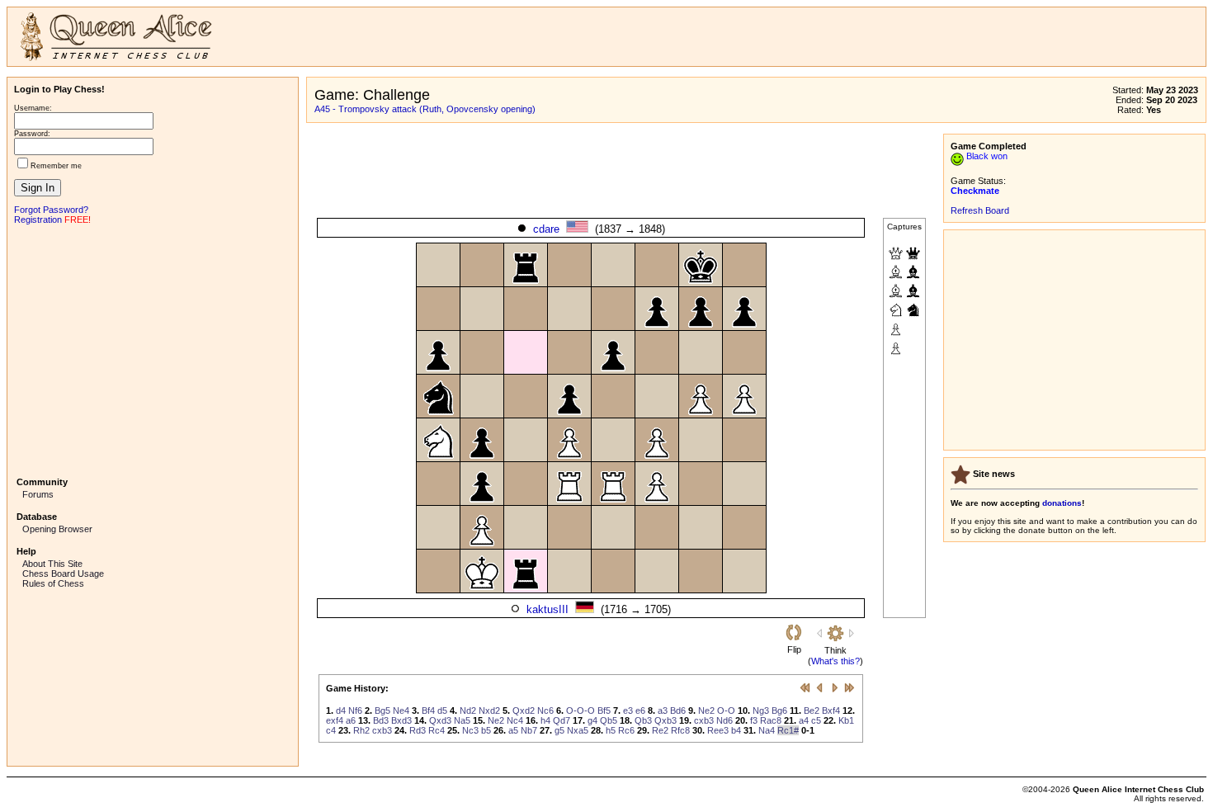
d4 (341, 710)
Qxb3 (665, 720)
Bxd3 (401, 720)
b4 (736, 730)
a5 (513, 730)
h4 (545, 720)
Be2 (811, 710)
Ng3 (761, 710)
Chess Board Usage (63, 573)
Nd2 (468, 710)
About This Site (52, 564)
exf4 (334, 720)
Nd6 (724, 720)
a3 (663, 710)
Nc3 (470, 730)
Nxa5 (577, 730)
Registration (38, 219)
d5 (442, 710)
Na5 (462, 720)
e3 (628, 710)
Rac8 (770, 720)
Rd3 (417, 730)
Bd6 (678, 710)
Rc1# (788, 730)
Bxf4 (831, 710)
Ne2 (706, 710)
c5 (816, 720)
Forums (38, 494)
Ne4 (401, 710)
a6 (351, 720)
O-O (726, 710)
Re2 (660, 730)
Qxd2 (523, 710)
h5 (611, 730)
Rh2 (361, 730)
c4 (331, 730)
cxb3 (704, 720)
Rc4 (436, 730)
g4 (592, 720)
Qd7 (561, 720)
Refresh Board (980, 210)
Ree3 (718, 730)
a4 (804, 720)
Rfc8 (680, 730)
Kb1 (846, 720)
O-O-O (580, 710)
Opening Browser (57, 529)
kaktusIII (547, 609)
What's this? (835, 661)
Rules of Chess (53, 583)
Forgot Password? (51, 210)
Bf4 (428, 710)
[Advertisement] (152, 349)
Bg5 (382, 710)
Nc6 (545, 710)
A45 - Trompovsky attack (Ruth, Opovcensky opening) (425, 109)
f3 (754, 720)
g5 (559, 730)
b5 (486, 730)
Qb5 (608, 720)
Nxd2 (489, 710)
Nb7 (529, 730)
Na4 (766, 730)
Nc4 (515, 720)
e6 (640, 710)
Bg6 (779, 710)
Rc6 (626, 730)
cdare (546, 229)
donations (1062, 503)
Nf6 (355, 710)
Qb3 (643, 720)
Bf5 (604, 710)
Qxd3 (440, 720)
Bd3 (381, 720)
